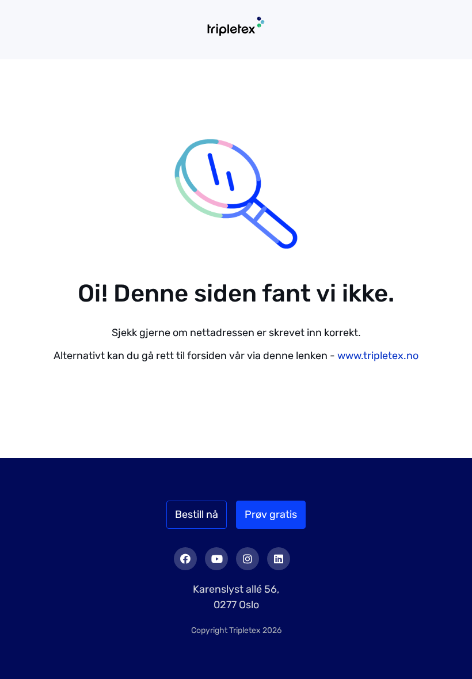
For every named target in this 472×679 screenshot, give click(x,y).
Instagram (247, 558)
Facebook (185, 558)
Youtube (216, 558)
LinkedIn (278, 558)
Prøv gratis (271, 514)
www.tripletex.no (377, 355)
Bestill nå (196, 514)
